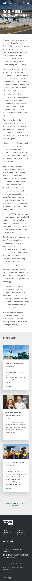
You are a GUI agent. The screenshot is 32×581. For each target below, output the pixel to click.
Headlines (20, 532)
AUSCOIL (6, 46)
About (5, 530)
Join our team (21, 530)
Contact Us (21, 535)
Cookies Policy (15, 564)
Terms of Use (6, 564)
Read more (8, 386)
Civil (4, 535)
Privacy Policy (24, 564)
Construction (7, 532)
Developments (7, 537)
